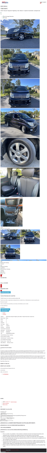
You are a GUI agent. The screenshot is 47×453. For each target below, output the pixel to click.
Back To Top (5, 404)
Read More (2, 361)
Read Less (7, 361)
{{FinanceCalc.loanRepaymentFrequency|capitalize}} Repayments (13, 415)
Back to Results (5, 310)
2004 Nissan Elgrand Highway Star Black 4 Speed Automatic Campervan (20, 10)
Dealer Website (3, 451)
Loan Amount (3, 412)
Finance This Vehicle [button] (5, 292)
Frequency (2, 411)
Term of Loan (3, 418)
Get (5, 374)
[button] (23, 431)
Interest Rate (3, 419)
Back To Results (6, 403)
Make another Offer (5, 309)
